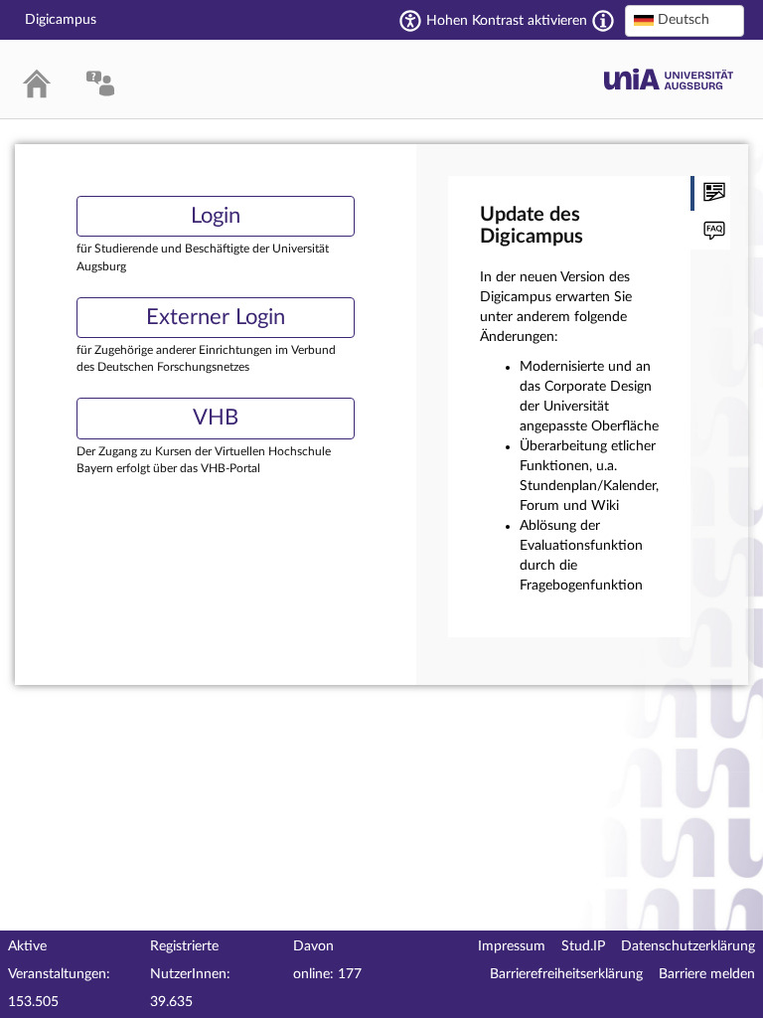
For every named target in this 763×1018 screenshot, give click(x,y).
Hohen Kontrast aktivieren (506, 21)
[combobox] (684, 21)
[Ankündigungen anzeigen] (710, 193)
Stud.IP (583, 946)
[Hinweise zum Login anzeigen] (710, 232)
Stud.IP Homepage (668, 79)
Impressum (511, 946)
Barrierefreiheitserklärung (566, 974)
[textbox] (684, 20)
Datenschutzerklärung (688, 946)
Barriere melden (707, 974)
